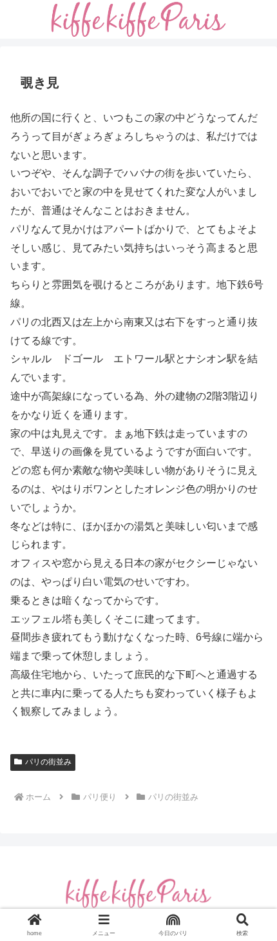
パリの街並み (48, 761)
